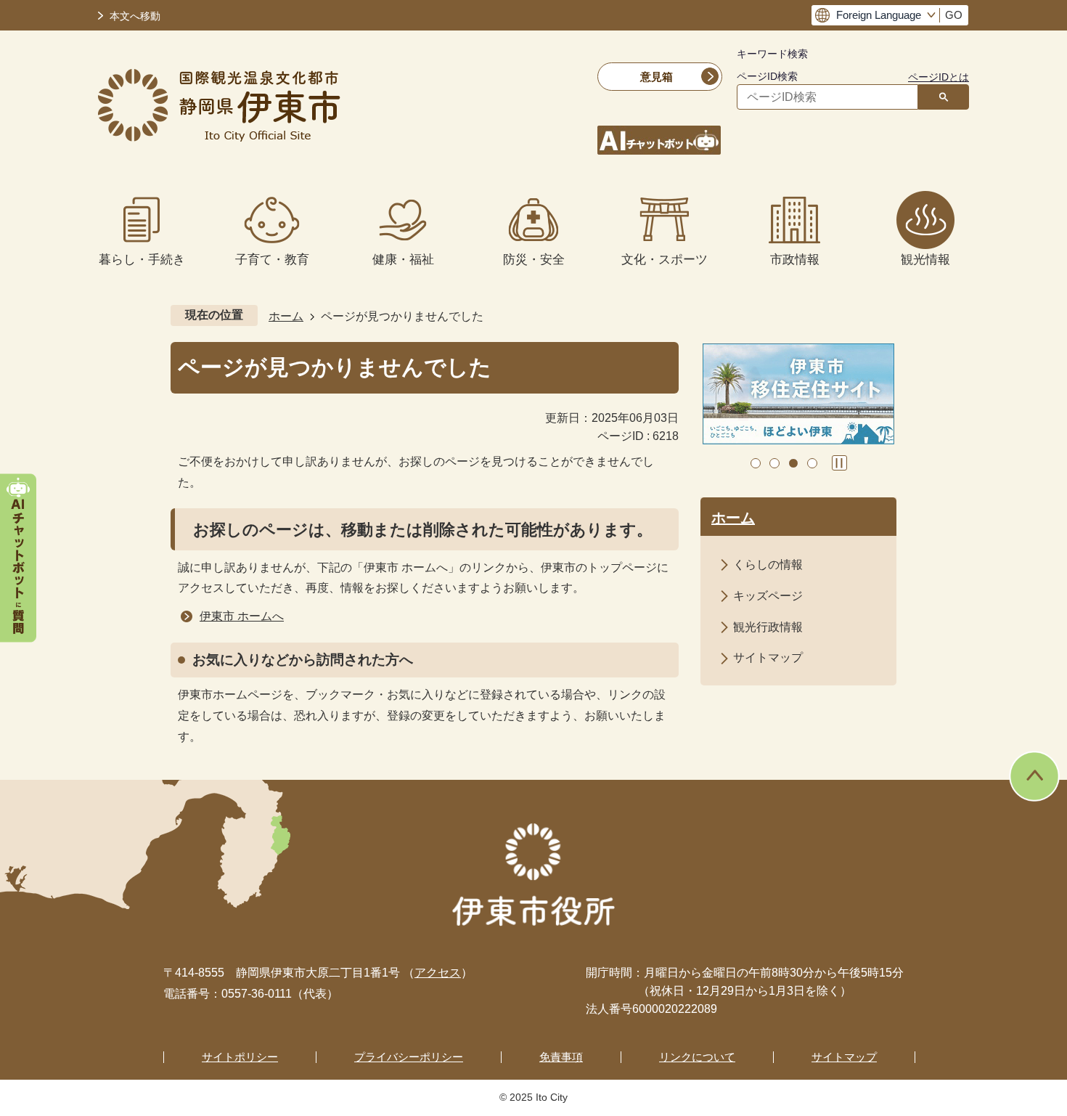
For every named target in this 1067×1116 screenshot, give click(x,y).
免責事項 (561, 1057)
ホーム (286, 316)
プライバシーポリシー (408, 1057)
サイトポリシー (240, 1057)
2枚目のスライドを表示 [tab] (774, 463)
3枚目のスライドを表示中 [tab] (793, 463)
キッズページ (768, 596)
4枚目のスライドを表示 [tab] (812, 463)
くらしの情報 (768, 564)
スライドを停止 (839, 463)
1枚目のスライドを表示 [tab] (756, 463)
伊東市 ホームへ (242, 616)
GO (953, 15)
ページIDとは (938, 77)
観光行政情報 (768, 627)
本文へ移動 (135, 16)
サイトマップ (768, 657)
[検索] (943, 97)
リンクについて (697, 1057)
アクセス (437, 972)
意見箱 (656, 76)
